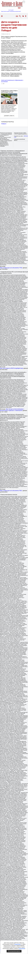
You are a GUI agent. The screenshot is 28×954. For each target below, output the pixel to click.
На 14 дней (11, 10)
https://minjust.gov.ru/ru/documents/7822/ (11, 490)
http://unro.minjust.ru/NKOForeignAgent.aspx (11, 368)
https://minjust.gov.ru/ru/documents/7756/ (11, 267)
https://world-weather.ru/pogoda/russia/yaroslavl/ (11, 11)
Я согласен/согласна (14, 951)
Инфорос (3, 123)
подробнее (17, 944)
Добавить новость (9, 115)
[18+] (12, 4)
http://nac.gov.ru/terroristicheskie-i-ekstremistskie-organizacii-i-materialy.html (12, 409)
